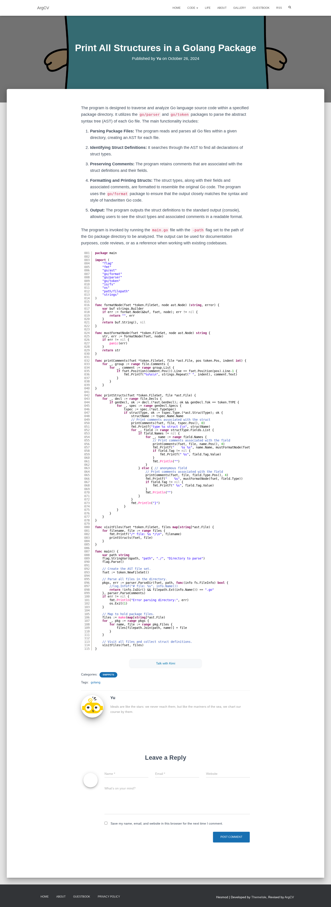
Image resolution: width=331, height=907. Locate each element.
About (222, 7)
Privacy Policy (109, 896)
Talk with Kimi (165, 663)
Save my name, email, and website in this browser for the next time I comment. (167, 823)
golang (95, 682)
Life (208, 7)
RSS (279, 7)
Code (191, 7)
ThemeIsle (258, 897)
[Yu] (92, 706)
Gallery (239, 7)
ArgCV (289, 897)
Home (176, 7)
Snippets (108, 674)
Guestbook (261, 7)
